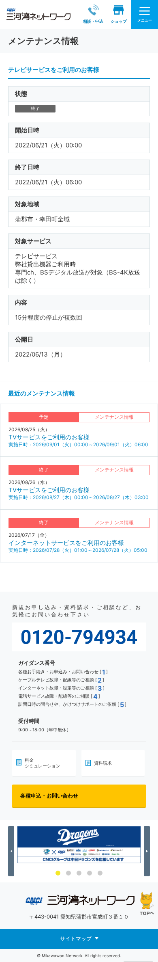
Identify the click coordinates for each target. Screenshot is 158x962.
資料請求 (103, 763)
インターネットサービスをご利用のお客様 (66, 543)
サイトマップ (76, 938)
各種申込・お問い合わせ (49, 795)
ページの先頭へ (147, 903)
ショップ (119, 21)
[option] (79, 844)
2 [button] (68, 873)
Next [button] (148, 851)
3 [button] (79, 873)
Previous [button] (12, 851)
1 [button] (58, 873)
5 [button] (100, 873)
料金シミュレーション (42, 763)
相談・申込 (93, 21)
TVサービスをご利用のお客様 (49, 437)
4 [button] (89, 873)
